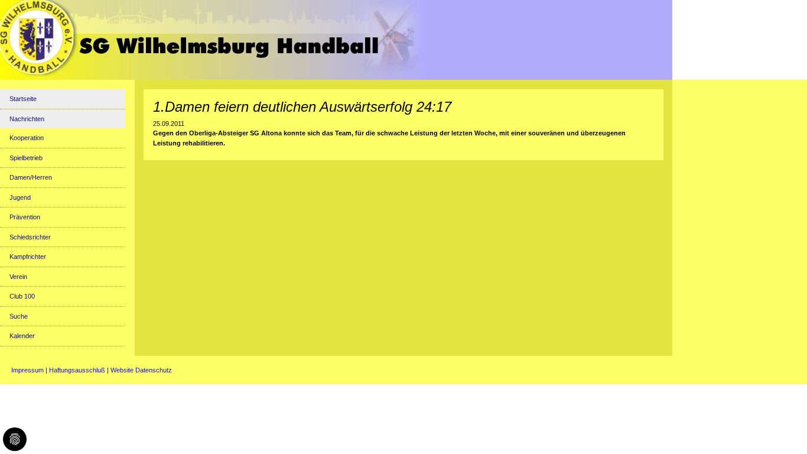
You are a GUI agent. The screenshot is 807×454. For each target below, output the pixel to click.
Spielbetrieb (26, 157)
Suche (18, 316)
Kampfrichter (27, 256)
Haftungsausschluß (77, 370)
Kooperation (26, 137)
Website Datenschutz (141, 370)
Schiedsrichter (30, 237)
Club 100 (22, 296)
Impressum (27, 370)
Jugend (20, 197)
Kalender (22, 335)
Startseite (23, 98)
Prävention (24, 216)
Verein (18, 276)
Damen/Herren (30, 177)
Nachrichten (26, 118)
